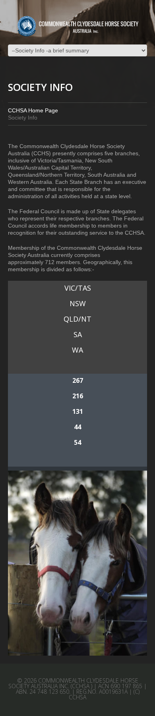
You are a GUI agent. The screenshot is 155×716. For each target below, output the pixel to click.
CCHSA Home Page (33, 110)
